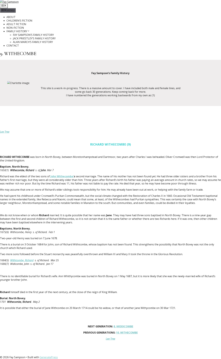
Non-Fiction (15, 27)
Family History (16, 31)
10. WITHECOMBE (127, 332)
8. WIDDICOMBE (123, 326)
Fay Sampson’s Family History (33, 35)
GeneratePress (49, 357)
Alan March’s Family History (33, 42)
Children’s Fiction (19, 20)
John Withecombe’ (62, 176)
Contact (12, 45)
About (11, 17)
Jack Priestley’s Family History (34, 38)
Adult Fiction (16, 24)
